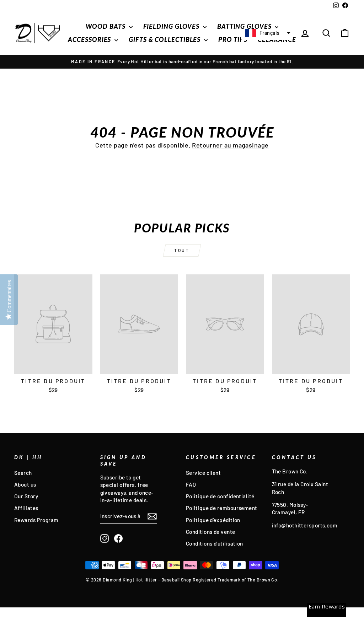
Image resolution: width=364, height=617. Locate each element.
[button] (267, 33)
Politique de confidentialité (220, 496)
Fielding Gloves (172, 26)
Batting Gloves (245, 26)
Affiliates (26, 508)
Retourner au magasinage (230, 145)
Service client (203, 473)
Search (23, 473)
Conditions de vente (210, 532)
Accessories (90, 39)
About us (25, 484)
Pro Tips (232, 39)
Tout (181, 250)
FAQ (191, 484)
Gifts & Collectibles (165, 39)
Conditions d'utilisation (214, 543)
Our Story (26, 496)
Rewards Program (36, 520)
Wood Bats (106, 26)
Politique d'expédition (213, 520)
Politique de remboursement (221, 508)
